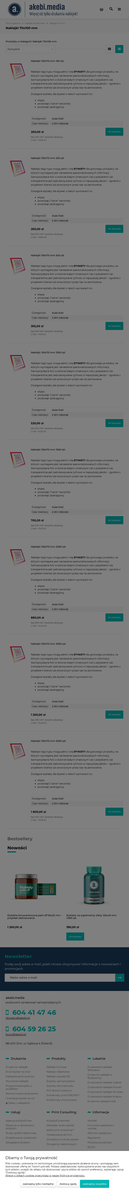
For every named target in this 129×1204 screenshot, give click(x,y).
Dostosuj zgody (68, 1183)
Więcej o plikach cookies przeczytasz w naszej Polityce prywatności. (45, 1175)
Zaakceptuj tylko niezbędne (38, 1183)
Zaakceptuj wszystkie (94, 1183)
